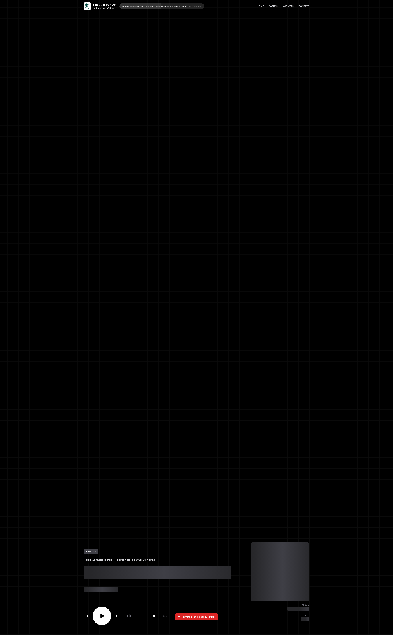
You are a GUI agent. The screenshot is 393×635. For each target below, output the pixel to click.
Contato (304, 6)
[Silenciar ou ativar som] (129, 616)
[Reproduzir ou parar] (102, 616)
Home (260, 6)
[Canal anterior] (87, 616)
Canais (273, 6)
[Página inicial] (87, 6)
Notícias (288, 6)
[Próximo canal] (116, 616)
